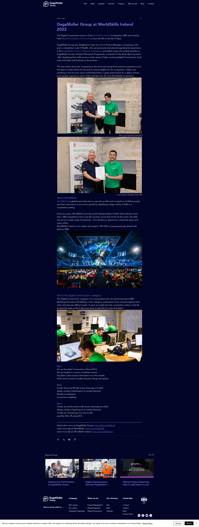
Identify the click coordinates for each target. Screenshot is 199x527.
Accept (189, 523)
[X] (150, 515)
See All (151, 455)
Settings (178, 523)
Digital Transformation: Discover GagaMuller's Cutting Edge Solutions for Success (98, 483)
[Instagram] (143, 515)
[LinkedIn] (139, 515)
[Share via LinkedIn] (69, 439)
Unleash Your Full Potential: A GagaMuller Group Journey (61, 483)
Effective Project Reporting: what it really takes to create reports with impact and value (137, 483)
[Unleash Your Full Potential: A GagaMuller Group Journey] (62, 468)
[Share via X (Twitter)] (64, 439)
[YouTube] (146, 515)
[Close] (196, 523)
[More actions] (140, 18)
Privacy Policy (147, 523)
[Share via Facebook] (58, 439)
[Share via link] (75, 439)
